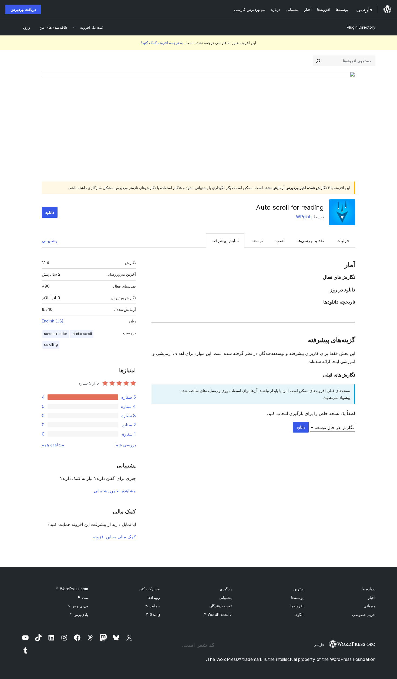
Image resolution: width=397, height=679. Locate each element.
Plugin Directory (361, 27)
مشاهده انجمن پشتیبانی (115, 490)
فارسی (319, 644)
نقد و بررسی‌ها (310, 240)
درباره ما (368, 588)
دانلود (49, 212)
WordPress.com (71, 588)
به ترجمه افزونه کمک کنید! (162, 42)
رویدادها (153, 597)
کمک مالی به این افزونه (114, 536)
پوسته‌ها (297, 597)
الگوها (299, 614)
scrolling (51, 344)
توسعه (257, 240)
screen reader (55, 334)
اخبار (371, 597)
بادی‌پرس (78, 614)
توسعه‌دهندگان (220, 606)
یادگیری (226, 588)
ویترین (298, 588)
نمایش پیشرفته (225, 240)
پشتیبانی (49, 240)
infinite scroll (82, 334)
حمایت (152, 606)
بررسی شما (125, 444)
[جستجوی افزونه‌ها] (318, 60)
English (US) (52, 321)
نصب (280, 240)
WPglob (304, 216)
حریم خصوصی (363, 614)
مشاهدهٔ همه (53, 444)
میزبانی (369, 606)
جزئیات (343, 240)
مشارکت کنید (149, 588)
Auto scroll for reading (290, 207)
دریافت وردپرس (23, 9)
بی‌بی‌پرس (77, 606)
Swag (152, 614)
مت (83, 597)
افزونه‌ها (297, 606)
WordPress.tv (217, 614)
